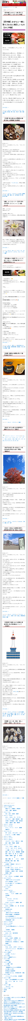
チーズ (15, 848)
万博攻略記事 (8, 920)
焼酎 (10, 843)
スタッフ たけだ (7, 878)
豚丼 (6, 983)
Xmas (6, 947)
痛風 (11, 195)
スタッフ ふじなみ (8, 923)
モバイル (12, 850)
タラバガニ (15, 898)
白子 (13, 195)
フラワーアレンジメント (10, 948)
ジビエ (17, 859)
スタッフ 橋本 (7, 977)
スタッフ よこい (7, 934)
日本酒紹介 (12, 820)
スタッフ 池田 (7, 984)
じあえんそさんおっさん (9, 805)
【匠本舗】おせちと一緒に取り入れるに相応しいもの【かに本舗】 (13, 13)
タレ (17, 981)
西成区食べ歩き (8, 909)
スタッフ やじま (7, 931)
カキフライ (10, 251)
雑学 (21, 902)
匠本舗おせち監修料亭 (10, 971)
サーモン (19, 817)
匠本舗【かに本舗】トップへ (18, 4)
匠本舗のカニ (16, 941)
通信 (12, 860)
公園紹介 (13, 808)
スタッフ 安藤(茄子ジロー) (10, 957)
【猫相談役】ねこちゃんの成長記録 (13, 967)
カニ (23, 110)
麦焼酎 (17, 843)
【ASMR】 (7, 929)
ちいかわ (7, 869)
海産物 (18, 798)
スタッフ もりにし (8, 924)
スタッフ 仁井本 (7, 945)
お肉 (10, 813)
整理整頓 (18, 852)
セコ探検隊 (16, 876)
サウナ (13, 841)
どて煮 (14, 713)
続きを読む (6, 107)
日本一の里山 (17, 615)
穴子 (22, 439)
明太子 (17, 111)
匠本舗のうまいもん (9, 972)
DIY (6, 832)
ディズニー (13, 954)
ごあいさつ (7, 986)
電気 (18, 860)
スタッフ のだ (7, 907)
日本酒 (8, 714)
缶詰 (12, 964)
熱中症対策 (15, 933)
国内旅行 (18, 819)
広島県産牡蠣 (13, 346)
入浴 (10, 852)
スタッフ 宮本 (7, 958)
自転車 (22, 859)
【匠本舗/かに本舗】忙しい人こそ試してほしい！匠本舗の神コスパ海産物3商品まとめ (13, 260)
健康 (13, 819)
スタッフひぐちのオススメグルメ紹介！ (14, 918)
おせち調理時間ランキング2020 (16, 979)
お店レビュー (12, 892)
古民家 (13, 813)
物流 (6, 859)
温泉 (11, 873)
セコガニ (11, 876)
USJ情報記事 (16, 914)
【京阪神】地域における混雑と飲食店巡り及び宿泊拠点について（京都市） (13, 624)
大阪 (17, 691)
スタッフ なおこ (7, 887)
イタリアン (7, 841)
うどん (8, 615)
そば (12, 848)
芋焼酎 (13, 843)
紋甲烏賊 (17, 195)
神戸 (11, 522)
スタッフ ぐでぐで (12, 110)
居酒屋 (20, 827)
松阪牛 (12, 714)
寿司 (12, 111)
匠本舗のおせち (8, 941)
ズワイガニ (9, 898)
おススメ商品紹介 (9, 881)
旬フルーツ (18, 864)
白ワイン (19, 714)
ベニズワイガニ (10, 900)
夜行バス (18, 841)
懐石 (22, 819)
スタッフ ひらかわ (8, 921)
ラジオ (6, 885)
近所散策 (7, 960)
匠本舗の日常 (18, 972)
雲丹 (22, 195)
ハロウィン (20, 947)
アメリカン (21, 614)
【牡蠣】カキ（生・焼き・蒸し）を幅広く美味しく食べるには (13, 722)
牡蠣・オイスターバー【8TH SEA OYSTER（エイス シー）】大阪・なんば (13, 203)
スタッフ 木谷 (7, 965)
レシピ (19, 939)
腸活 (15, 822)
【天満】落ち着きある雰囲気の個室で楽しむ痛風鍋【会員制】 (13, 119)
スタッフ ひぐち (7, 911)
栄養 (17, 820)
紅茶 (21, 893)
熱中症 (20, 855)
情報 (11, 810)
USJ (6, 813)
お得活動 (7, 895)
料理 (22, 841)
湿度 (15, 855)
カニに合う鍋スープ (9, 883)
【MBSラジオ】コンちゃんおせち (12, 879)
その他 (15, 939)
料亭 (17, 871)
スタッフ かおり (7, 836)
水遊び (21, 853)
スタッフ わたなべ (8, 936)
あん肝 (20, 193)
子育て (6, 810)
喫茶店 (13, 871)
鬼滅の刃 (7, 829)
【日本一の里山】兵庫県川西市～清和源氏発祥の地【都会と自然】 (13, 529)
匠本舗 (8, 111)
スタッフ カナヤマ (8, 838)
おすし (6, 817)
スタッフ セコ (7, 874)
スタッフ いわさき (8, 815)
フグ (20, 437)
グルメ (19, 251)
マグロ (22, 713)
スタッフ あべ (11, 250)
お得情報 (12, 905)
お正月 (15, 947)
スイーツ (7, 848)
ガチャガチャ (15, 832)
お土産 (11, 938)
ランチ (16, 827)
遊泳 (15, 860)
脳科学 (11, 822)
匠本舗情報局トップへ (7, 4)
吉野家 (22, 941)
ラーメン (12, 827)
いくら (10, 437)
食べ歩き (22, 905)
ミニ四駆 (13, 834)
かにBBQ (7, 954)
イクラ (20, 110)
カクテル (15, 251)
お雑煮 (15, 846)
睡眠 (10, 859)
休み (22, 850)
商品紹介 (19, 808)
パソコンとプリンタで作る (11, 976)
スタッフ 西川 (11, 345)
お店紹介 (7, 864)
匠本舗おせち (18, 869)
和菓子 (17, 813)
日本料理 (21, 871)
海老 (21, 111)
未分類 (5, 989)
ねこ (13, 986)
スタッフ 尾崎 (7, 962)
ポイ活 (6, 902)
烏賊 (13, 439)
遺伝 (5, 991)
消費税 (11, 855)
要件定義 (7, 860)
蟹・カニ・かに (8, 950)
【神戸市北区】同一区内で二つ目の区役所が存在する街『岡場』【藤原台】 (13, 449)
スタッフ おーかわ (8, 826)
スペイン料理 (10, 713)
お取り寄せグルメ (20, 345)
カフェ (12, 867)
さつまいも (7, 834)
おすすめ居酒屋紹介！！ (10, 916)
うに (21, 250)
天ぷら (13, 852)
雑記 (23, 972)
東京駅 (21, 876)
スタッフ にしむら (8, 904)
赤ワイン (4, 716)
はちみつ (20, 848)
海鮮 (23, 111)
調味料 (18, 822)
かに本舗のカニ (18, 883)
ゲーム (6, 827)
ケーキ (16, 867)
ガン (15, 817)
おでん (13, 437)
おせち (11, 817)
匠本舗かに (7, 871)
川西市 (12, 615)
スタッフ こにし (7, 862)
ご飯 (14, 981)
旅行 (6, 843)
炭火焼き (9, 439)
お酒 (6, 251)
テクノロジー (8, 819)
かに (21, 832)
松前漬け (19, 346)
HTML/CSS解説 (8, 914)
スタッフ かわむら (8, 839)
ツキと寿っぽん (14, 182)
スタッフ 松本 (7, 974)
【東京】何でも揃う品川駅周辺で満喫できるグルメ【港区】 (13, 428)
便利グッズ (7, 808)
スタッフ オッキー (8, 831)
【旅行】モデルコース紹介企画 (12, 912)
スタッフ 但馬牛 (7, 952)
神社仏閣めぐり (20, 948)
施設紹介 (15, 810)
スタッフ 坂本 (7, 955)
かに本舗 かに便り (9, 969)
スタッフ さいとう (8, 865)
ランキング (12, 902)
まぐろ (18, 713)
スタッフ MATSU (8, 807)
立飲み (6, 822)
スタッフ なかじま (8, 890)
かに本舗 (4, 111)
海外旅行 (21, 820)
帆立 (14, 111)
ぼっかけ (20, 521)
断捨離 (22, 852)
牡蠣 (3, 113)
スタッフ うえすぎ (8, 824)
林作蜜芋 (20, 976)
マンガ (20, 981)
